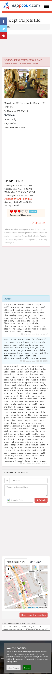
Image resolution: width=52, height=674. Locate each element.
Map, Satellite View (16, 561)
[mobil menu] (46, 6)
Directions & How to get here (33, 615)
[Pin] (3, 35)
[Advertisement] (26, 45)
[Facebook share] (3, 21)
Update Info (39, 222)
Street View (35, 561)
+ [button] (8, 569)
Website (11, 115)
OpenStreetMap (32, 607)
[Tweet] (3, 28)
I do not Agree (13, 667)
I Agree (27, 667)
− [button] (8, 573)
